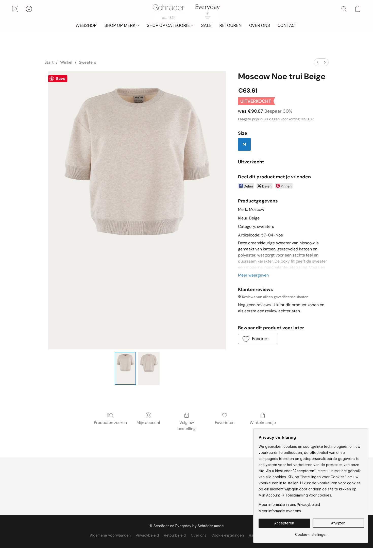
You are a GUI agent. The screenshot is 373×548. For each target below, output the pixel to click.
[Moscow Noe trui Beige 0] (125, 368)
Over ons (198, 535)
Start (49, 62)
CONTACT (287, 25)
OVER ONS (259, 25)
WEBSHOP (86, 25)
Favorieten (224, 422)
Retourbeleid (175, 535)
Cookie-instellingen (227, 535)
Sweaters (87, 62)
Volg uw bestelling (186, 425)
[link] (311, 533)
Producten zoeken (110, 422)
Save (60, 78)
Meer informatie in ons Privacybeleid (289, 504)
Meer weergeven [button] (253, 275)
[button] (186, 11)
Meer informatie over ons (280, 511)
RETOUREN (230, 25)
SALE (206, 25)
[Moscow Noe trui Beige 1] (148, 368)
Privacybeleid (147, 535)
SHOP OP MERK (120, 25)
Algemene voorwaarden (110, 535)
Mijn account (148, 422)
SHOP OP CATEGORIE (169, 25)
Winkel (66, 62)
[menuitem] (317, 62)
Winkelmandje (263, 422)
